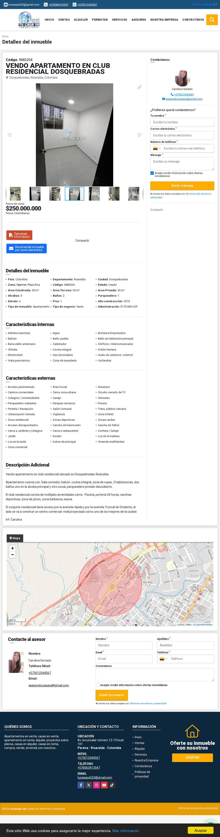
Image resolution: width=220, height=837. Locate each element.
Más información (125, 830)
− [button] (12, 554)
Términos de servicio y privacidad (148, 703)
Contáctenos (193, 19)
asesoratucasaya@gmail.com (184, 99)
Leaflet (180, 624)
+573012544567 (87, 4)
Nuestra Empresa (164, 19)
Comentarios (104, 666)
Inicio (49, 19)
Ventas (64, 19)
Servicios (119, 19)
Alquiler (81, 19)
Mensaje (156, 155)
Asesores (138, 19)
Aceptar (200, 830)
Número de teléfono (164, 142)
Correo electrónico (163, 129)
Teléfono (163, 652)
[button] (139, 87)
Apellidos (164, 638)
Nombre (102, 638)
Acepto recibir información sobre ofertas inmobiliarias (134, 685)
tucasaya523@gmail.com (95, 777)
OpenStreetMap (204, 624)
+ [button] (12, 548)
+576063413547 (58, 4)
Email (100, 652)
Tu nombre (158, 115)
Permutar (100, 19)
